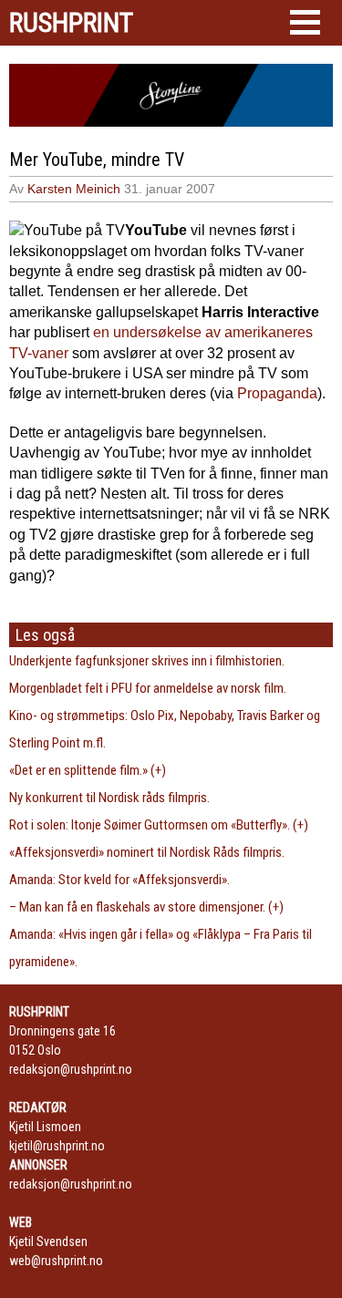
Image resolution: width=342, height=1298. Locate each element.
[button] (305, 22)
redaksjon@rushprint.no (70, 1069)
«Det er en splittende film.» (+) (87, 770)
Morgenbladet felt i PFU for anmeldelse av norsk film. (147, 688)
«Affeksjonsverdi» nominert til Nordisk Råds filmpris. (147, 852)
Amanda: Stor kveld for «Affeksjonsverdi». (119, 879)
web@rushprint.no (56, 1260)
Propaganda (277, 393)
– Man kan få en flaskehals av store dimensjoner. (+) (146, 907)
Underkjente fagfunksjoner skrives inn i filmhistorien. (147, 661)
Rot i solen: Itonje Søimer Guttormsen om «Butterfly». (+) (158, 825)
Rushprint (71, 22)
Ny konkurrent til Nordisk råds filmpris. (109, 797)
